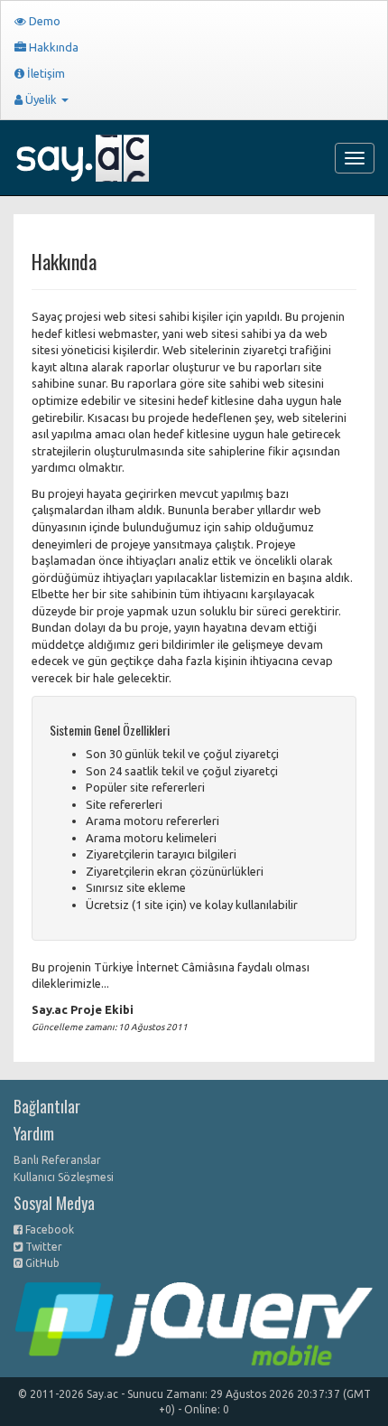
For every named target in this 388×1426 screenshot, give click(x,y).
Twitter (42, 1246)
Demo (43, 20)
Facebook (48, 1229)
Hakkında (52, 47)
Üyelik (41, 99)
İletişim (44, 73)
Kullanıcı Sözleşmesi (64, 1177)
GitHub (41, 1263)
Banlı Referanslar (57, 1160)
